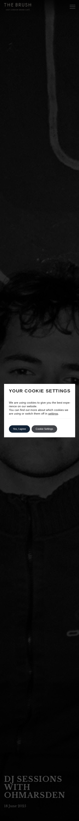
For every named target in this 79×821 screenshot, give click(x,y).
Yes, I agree (19, 429)
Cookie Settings (44, 429)
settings (53, 413)
